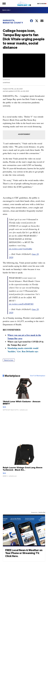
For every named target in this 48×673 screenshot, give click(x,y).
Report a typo (8, 360)
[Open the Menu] (4, 3)
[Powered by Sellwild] (41, 512)
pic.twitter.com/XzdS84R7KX (21, 303)
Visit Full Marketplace (37, 376)
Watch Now (41, 3)
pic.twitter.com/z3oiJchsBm (20, 248)
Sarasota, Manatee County (13, 21)
